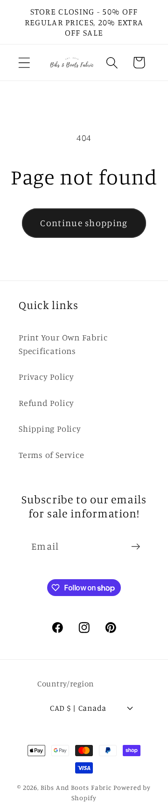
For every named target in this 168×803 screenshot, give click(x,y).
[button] (24, 62)
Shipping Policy (50, 428)
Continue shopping (83, 222)
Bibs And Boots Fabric (76, 787)
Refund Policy (46, 403)
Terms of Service (51, 454)
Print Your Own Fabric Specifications (63, 344)
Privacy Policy (46, 376)
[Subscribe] (135, 546)
